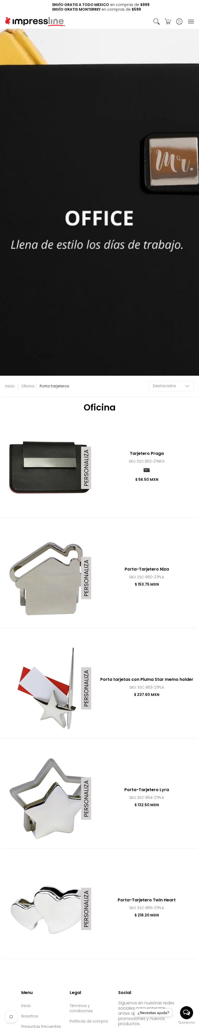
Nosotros (29, 1016)
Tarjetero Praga (147, 453)
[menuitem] (156, 21)
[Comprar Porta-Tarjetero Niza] (49, 578)
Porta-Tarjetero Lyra (146, 790)
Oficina (27, 386)
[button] (156, 21)
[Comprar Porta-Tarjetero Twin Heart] (49, 909)
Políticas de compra (89, 1021)
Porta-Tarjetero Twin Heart (147, 900)
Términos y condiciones (81, 1008)
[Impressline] (35, 21)
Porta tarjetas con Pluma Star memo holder (146, 679)
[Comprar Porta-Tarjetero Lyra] (49, 798)
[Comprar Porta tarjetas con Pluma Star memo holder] (49, 688)
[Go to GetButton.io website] (186, 1022)
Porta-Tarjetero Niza (147, 569)
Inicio (10, 386)
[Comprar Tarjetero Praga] (49, 467)
